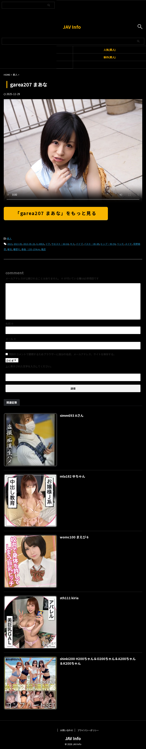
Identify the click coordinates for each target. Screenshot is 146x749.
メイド (128, 244)
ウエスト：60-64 (60, 244)
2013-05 (18, 244)
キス (72, 244)
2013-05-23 (29, 244)
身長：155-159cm (30, 249)
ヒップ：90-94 (108, 244)
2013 (9, 244)
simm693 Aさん (72, 415)
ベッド (120, 244)
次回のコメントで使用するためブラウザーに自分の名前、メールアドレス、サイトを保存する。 (62, 354)
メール (11, 339)
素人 (9, 238)
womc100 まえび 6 (74, 537)
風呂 (43, 249)
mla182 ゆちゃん (72, 476)
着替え (16, 249)
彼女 (9, 249)
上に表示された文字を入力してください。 (29, 366)
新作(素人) (110, 57)
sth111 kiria (69, 597)
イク (47, 244)
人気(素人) (110, 50)
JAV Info (72, 26)
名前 (10, 323)
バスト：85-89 (91, 244)
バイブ (79, 244)
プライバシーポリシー (88, 730)
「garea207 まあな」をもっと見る (56, 213)
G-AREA (40, 244)
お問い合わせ (66, 730)
